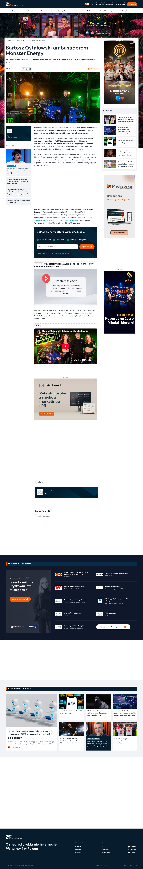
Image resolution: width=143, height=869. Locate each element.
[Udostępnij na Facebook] (27, 69)
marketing (40, 482)
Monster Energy (59, 127)
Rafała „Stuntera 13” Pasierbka (58, 217)
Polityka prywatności (102, 865)
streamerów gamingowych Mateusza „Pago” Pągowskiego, (57, 220)
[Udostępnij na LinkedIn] (30, 69)
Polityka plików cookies (130, 865)
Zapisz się (85, 246)
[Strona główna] (14, 4)
